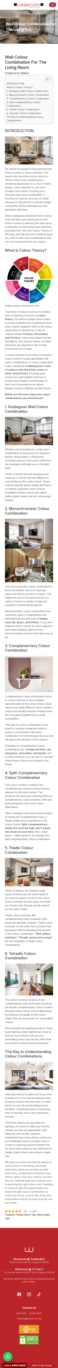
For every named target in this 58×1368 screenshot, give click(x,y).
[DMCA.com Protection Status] (29, 1340)
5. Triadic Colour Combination (23, 109)
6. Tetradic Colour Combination (24, 113)
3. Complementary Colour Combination (28, 98)
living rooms (34, 226)
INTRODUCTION (15, 83)
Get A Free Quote (42, 1365)
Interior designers (14, 215)
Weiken (25, 73)
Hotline (14, 1365)
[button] (7, 1356)
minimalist (10, 618)
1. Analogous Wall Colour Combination (27, 91)
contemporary (34, 614)
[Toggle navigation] (52, 4)
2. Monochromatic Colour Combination (28, 95)
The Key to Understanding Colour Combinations (25, 119)
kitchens (46, 226)
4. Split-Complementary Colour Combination (24, 104)
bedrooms (15, 230)
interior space (22, 1148)
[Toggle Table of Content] (46, 79)
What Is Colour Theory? (20, 87)
